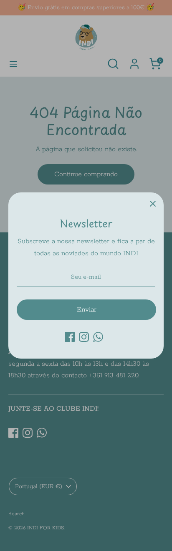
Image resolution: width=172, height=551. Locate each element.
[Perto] (153, 203)
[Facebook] (70, 337)
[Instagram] (84, 337)
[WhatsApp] (98, 337)
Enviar (86, 309)
